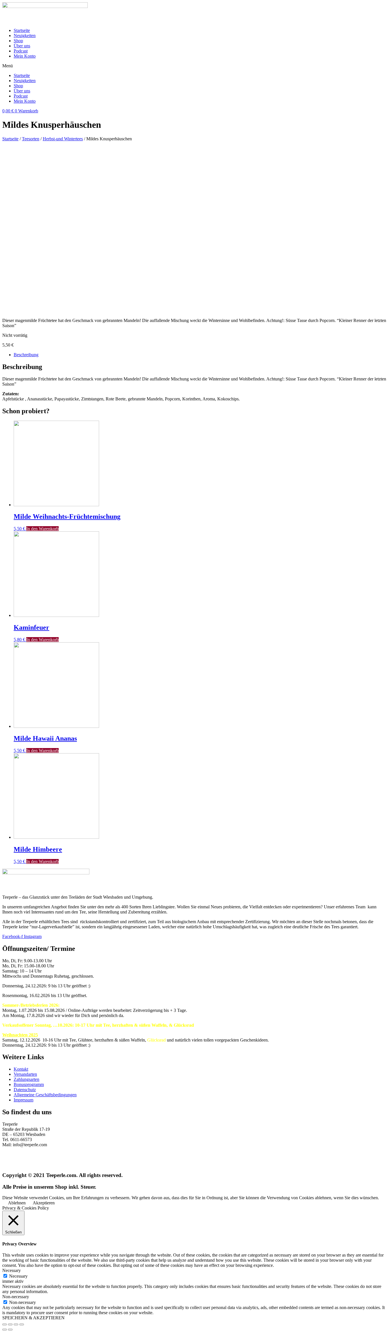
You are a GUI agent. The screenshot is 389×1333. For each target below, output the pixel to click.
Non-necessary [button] (15, 1296)
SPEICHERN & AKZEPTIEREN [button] (33, 1317)
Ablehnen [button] (17, 1202)
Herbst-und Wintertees (63, 138)
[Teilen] (10, 1324)
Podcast (21, 50)
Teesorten (30, 138)
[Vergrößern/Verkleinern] (21, 1324)
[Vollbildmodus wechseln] (16, 1324)
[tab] (200, 354)
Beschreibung (26, 354)
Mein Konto (25, 56)
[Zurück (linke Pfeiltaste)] (4, 1329)
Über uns (22, 45)
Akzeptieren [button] (44, 1202)
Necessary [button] (11, 1270)
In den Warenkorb (42, 528)
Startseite (22, 30)
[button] (194, 65)
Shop (18, 40)
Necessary (18, 1276)
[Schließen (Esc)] (4, 1324)
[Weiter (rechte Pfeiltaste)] (10, 1329)
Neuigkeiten (25, 35)
